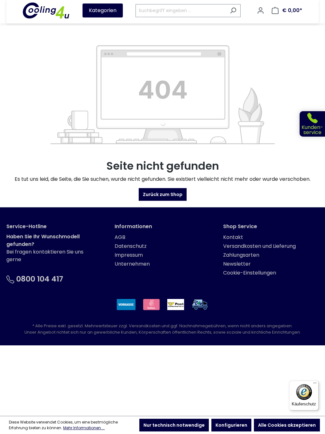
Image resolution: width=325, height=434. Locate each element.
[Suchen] (233, 10)
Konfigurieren (231, 425)
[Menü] (315, 384)
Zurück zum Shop (162, 194)
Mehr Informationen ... (84, 428)
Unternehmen (132, 264)
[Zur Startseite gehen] (46, 10)
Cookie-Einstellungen (249, 272)
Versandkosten (145, 326)
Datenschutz (131, 246)
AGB (120, 237)
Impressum (129, 255)
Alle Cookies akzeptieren (287, 425)
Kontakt (233, 237)
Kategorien (102, 10)
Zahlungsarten (241, 255)
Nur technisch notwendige (174, 425)
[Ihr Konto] (260, 10)
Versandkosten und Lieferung (259, 246)
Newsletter (237, 264)
